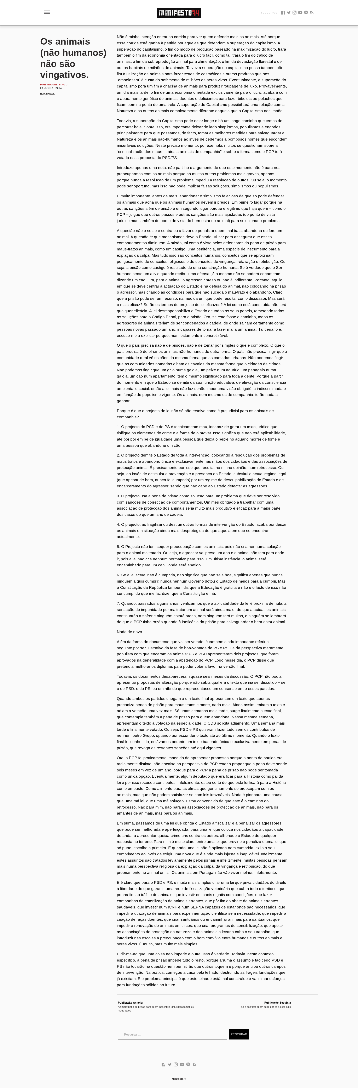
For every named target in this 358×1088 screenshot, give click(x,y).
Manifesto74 (179, 1078)
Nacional (47, 93)
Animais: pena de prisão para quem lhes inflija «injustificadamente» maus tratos (156, 1006)
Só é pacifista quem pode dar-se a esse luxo (266, 1005)
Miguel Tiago (57, 84)
